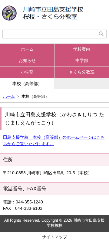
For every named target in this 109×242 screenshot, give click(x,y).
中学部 (81, 60)
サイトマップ (54, 236)
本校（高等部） (27, 83)
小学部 (27, 72)
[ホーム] (54, 14)
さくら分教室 (81, 72)
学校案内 (81, 49)
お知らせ (27, 60)
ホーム (27, 49)
